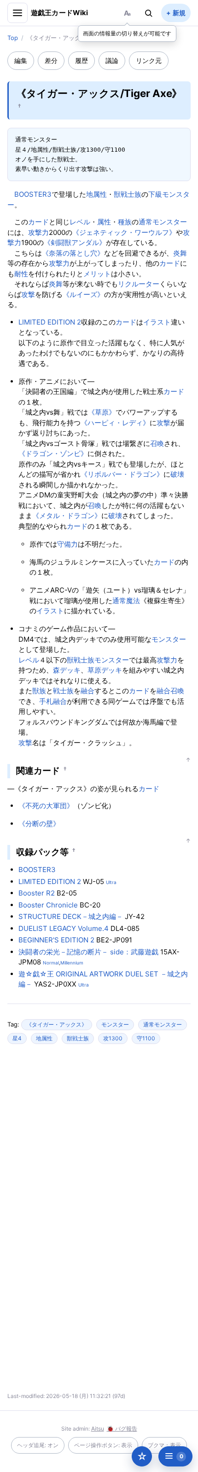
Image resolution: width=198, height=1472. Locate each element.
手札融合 (53, 701)
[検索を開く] (149, 13)
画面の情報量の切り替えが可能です (127, 33)
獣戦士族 (127, 194)
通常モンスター (163, 221)
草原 (94, 670)
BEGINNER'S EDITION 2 (56, 940)
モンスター (168, 639)
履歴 (81, 60)
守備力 (67, 544)
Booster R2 (36, 893)
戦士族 (63, 690)
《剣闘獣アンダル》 (75, 242)
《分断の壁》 (39, 823)
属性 (104, 221)
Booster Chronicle (48, 905)
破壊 (177, 474)
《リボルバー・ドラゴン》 (122, 474)
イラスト (157, 322)
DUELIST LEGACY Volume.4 (63, 928)
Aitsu (97, 1428)
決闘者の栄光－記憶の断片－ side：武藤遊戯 (88, 951)
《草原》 (102, 412)
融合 (87, 690)
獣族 (39, 690)
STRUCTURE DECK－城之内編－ (70, 916)
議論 (111, 60)
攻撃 (28, 294)
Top (12, 37)
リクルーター (138, 284)
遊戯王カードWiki (59, 12)
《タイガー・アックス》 (56, 1024)
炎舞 (180, 253)
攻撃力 (38, 232)
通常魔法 (126, 600)
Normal (51, 962)
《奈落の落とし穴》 (73, 253)
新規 (179, 13)
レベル (80, 221)
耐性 (21, 273)
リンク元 (149, 60)
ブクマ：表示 (164, 1445)
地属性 (96, 194)
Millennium (71, 962)
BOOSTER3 (33, 194)
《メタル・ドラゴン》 (66, 515)
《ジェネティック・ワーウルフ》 (124, 232)
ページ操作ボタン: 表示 (103, 1445)
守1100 (146, 1038)
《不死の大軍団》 (46, 805)
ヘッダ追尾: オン (37, 1445)
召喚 (157, 443)
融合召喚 (170, 690)
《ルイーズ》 (83, 294)
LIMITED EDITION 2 (49, 322)
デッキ (70, 670)
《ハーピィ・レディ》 (115, 422)
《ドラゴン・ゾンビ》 (52, 453)
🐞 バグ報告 (122, 1428)
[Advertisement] (99, 1140)
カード (38, 221)
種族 (125, 221)
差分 (51, 60)
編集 (20, 60)
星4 (17, 1038)
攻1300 (112, 1038)
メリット (97, 273)
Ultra (111, 882)
